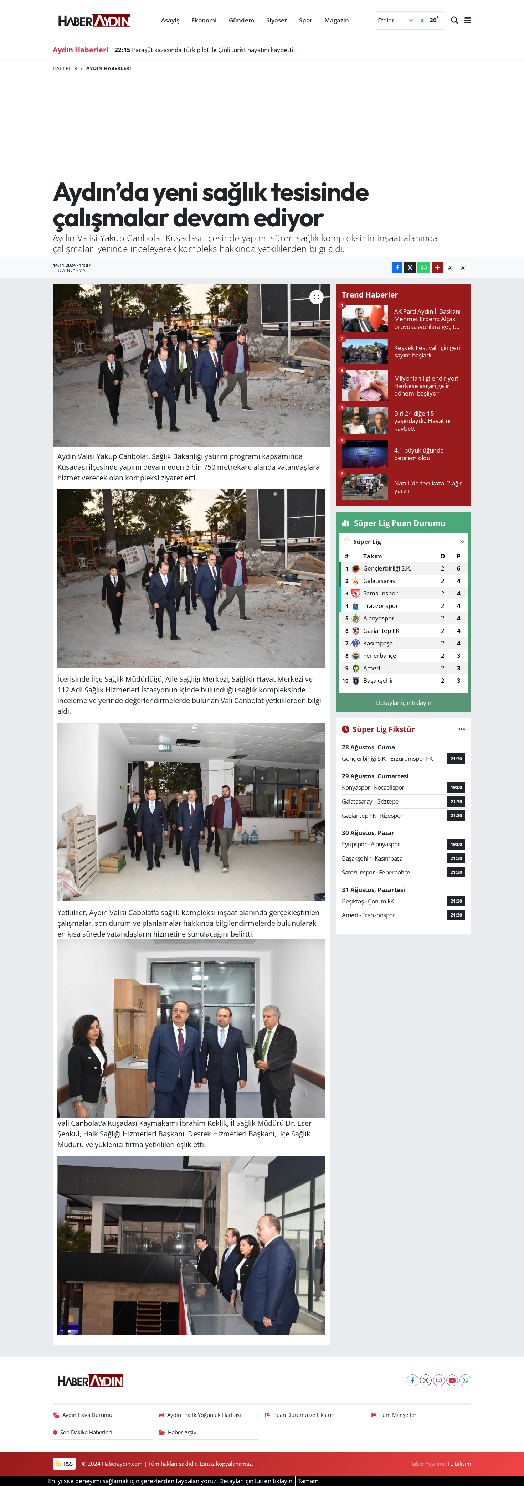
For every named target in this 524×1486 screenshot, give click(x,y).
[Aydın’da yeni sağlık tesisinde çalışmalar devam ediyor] (191, 365)
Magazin (336, 20)
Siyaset (276, 20)
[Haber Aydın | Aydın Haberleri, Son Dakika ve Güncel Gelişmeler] (94, 19)
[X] (426, 1380)
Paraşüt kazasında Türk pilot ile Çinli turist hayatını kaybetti (203, 50)
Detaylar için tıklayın (403, 702)
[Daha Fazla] (437, 267)
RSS (67, 1463)
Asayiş (170, 20)
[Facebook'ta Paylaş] (397, 267)
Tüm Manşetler (398, 1414)
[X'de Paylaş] (410, 267)
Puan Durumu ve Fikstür (303, 1414)
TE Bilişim (459, 1463)
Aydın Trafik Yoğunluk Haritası (204, 1414)
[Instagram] (439, 1380)
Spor (305, 20)
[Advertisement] (262, 125)
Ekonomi (204, 20)
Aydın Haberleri (108, 68)
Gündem (241, 20)
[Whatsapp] (465, 1380)
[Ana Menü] (464, 20)
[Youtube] (452, 1380)
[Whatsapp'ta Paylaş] (423, 267)
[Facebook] (412, 1380)
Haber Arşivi (183, 1432)
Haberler (65, 68)
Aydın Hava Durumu (87, 1414)
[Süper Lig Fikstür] (461, 729)
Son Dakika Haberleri (86, 1432)
